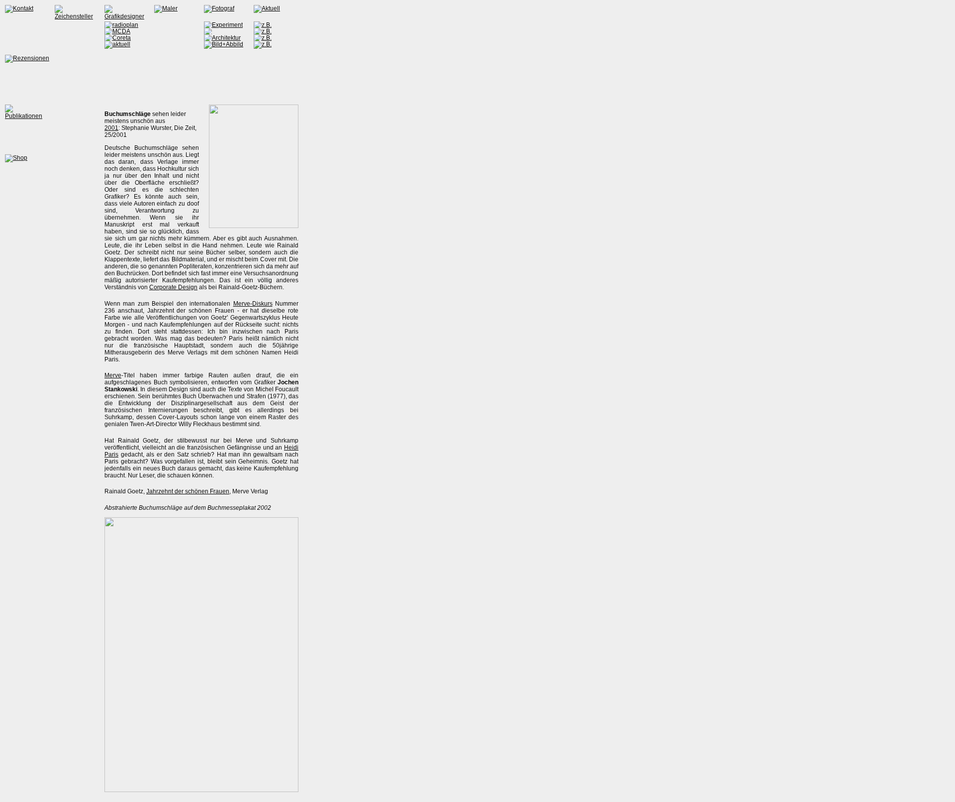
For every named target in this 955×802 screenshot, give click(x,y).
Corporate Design (173, 287)
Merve (112, 375)
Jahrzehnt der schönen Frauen (187, 491)
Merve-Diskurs (253, 303)
